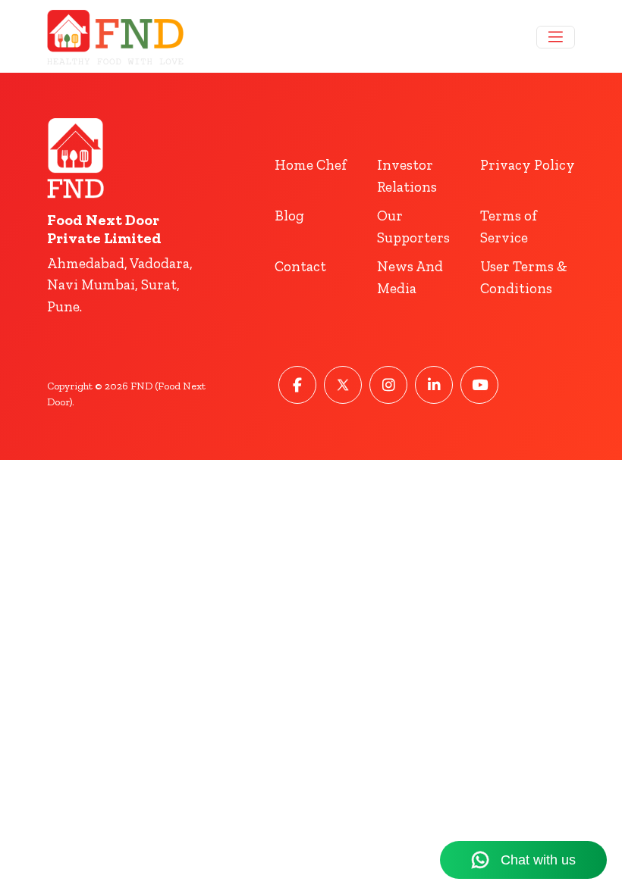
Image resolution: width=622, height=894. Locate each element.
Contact (300, 266)
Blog (289, 215)
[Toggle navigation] (555, 37)
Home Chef (311, 164)
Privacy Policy (527, 164)
